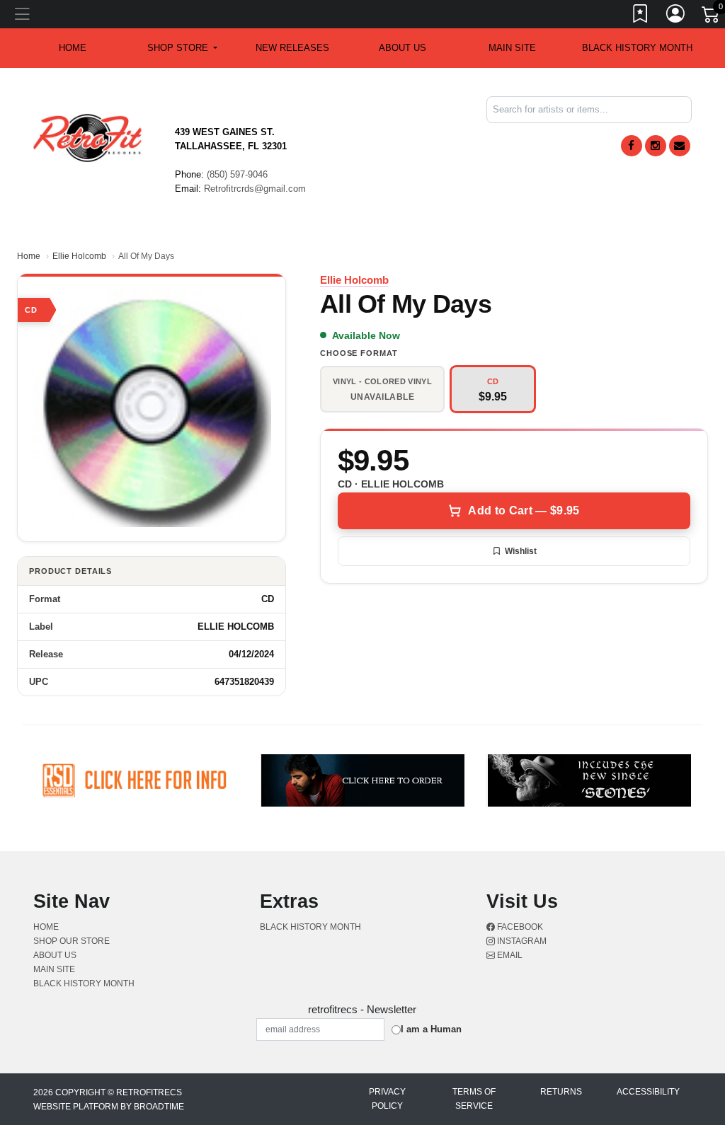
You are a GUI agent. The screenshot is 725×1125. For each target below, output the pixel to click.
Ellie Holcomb (79, 256)
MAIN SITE (512, 47)
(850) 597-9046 (237, 174)
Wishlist (521, 551)
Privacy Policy (387, 1099)
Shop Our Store (71, 941)
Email (509, 955)
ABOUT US (402, 47)
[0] (711, 17)
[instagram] (656, 146)
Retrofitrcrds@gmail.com (255, 188)
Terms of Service (474, 1099)
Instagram (521, 941)
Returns (561, 1092)
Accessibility (648, 1092)
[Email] (680, 146)
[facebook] (632, 146)
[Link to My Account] (676, 16)
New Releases (292, 47)
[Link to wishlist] (641, 16)
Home (28, 256)
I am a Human (431, 1029)
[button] (182, 48)
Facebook (519, 927)
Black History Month (637, 47)
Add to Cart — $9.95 (523, 510)
